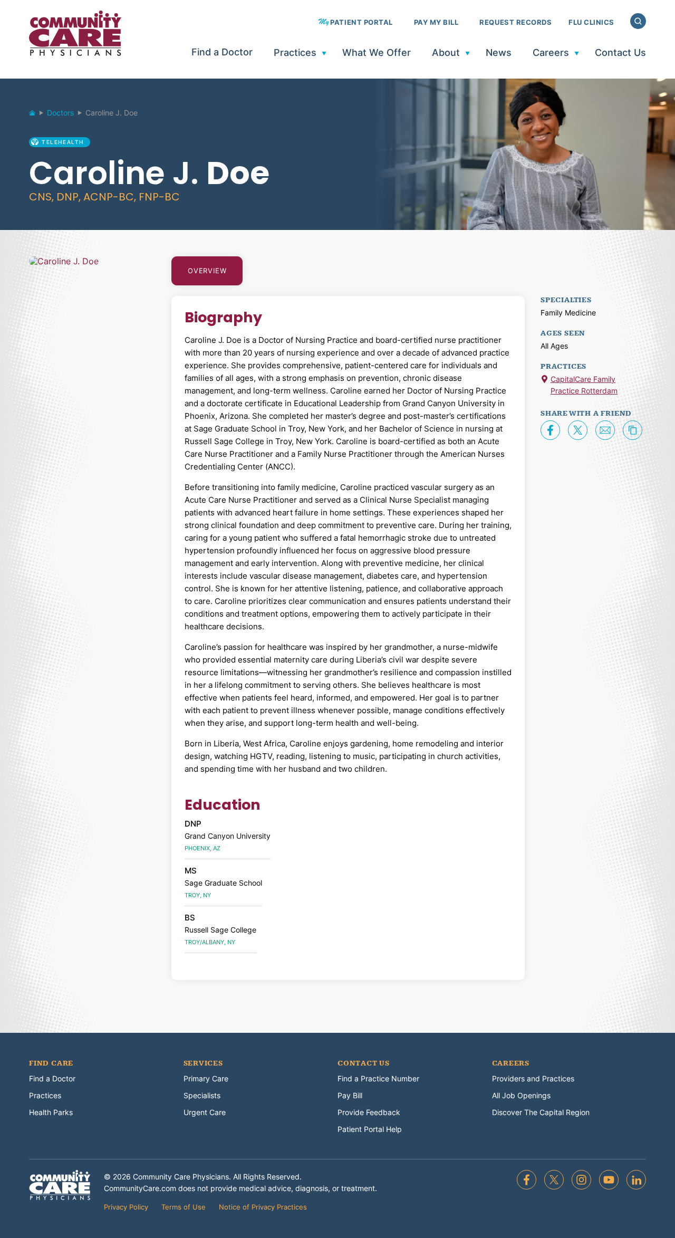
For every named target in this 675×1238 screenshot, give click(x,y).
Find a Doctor (222, 52)
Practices (295, 53)
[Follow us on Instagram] (581, 1179)
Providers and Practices (533, 1078)
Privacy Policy (126, 1207)
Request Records (515, 22)
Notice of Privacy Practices (263, 1207)
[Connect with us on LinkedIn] (636, 1179)
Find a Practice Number (378, 1078)
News (499, 53)
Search (638, 21)
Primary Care (206, 1078)
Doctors (60, 112)
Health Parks (51, 1112)
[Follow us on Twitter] (554, 1179)
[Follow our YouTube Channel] (609, 1179)
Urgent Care (205, 1112)
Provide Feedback (369, 1112)
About (446, 53)
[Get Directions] (544, 380)
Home (37, 115)
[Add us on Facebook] (526, 1179)
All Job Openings (521, 1095)
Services (203, 1063)
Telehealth (63, 142)
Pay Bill (350, 1095)
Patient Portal (361, 22)
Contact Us (620, 53)
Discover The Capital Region (541, 1112)
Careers (551, 53)
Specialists (202, 1095)
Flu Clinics (591, 22)
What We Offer (376, 53)
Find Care (51, 1063)
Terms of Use (183, 1207)
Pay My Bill (436, 22)
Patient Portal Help (370, 1129)
